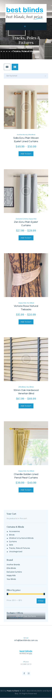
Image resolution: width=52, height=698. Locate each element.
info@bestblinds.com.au (26, 640)
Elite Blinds (31, 134)
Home (21, 47)
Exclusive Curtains (22, 219)
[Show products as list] (15, 67)
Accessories (14, 531)
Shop (29, 47)
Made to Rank (13, 691)
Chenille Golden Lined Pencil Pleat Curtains (26, 476)
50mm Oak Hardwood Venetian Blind (26, 392)
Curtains (13, 542)
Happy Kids (32, 219)
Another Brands (22, 134)
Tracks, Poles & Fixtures (19, 548)
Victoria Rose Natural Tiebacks (26, 308)
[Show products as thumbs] (7, 67)
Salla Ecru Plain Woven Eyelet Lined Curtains (26, 140)
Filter (41, 601)
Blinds (12, 535)
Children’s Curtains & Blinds (21, 538)
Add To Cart (26, 154)
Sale (11, 545)
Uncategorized (15, 552)
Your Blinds (30, 303)
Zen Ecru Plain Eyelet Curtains (26, 224)
